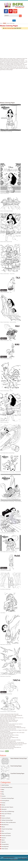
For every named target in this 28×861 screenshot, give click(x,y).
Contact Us (15, 859)
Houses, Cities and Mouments (9, 822)
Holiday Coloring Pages (7, 820)
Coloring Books (5, 800)
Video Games (5, 848)
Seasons (4, 837)
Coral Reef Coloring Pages (17, 773)
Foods (3, 815)
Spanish (4, 842)
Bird (3, 791)
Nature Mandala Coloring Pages (19, 758)
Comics (3, 802)
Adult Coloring (5, 785)
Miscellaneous (5, 824)
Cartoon (4, 796)
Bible (3, 789)
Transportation (5, 844)
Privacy (19, 858)
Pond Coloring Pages (16, 766)
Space (3, 839)
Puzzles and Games (6, 835)
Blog (3, 793)
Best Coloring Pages (9, 28)
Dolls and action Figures (7, 807)
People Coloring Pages (7, 829)
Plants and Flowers (6, 833)
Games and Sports (6, 818)
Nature (3, 826)
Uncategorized (5, 846)
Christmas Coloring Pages (8, 798)
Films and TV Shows (6, 813)
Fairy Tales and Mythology (8, 811)
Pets (3, 831)
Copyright (23, 858)
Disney (4, 23)
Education (4, 809)
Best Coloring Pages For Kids (8, 857)
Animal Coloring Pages (7, 787)
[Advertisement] (14, 44)
